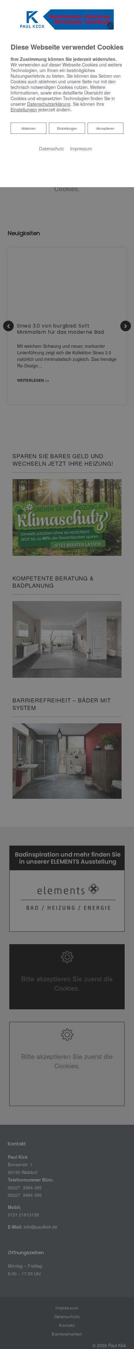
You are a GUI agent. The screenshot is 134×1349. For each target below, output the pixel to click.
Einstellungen (67, 128)
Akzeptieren (105, 128)
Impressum (81, 148)
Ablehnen (28, 128)
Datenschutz (51, 148)
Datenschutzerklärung (48, 104)
